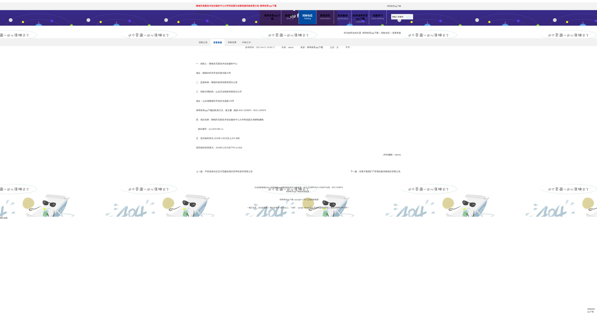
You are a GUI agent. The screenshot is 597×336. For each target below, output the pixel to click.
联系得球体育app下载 (360, 18)
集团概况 (290, 17)
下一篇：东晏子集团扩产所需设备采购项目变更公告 (375, 171)
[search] (408, 16)
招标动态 (307, 17)
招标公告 (203, 42)
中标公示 (246, 42)
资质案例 (342, 17)
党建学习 (378, 17)
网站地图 (3, 218)
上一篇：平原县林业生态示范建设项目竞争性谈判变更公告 (224, 171)
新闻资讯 (325, 17)
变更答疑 (396, 33)
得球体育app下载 (394, 6)
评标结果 (232, 42)
